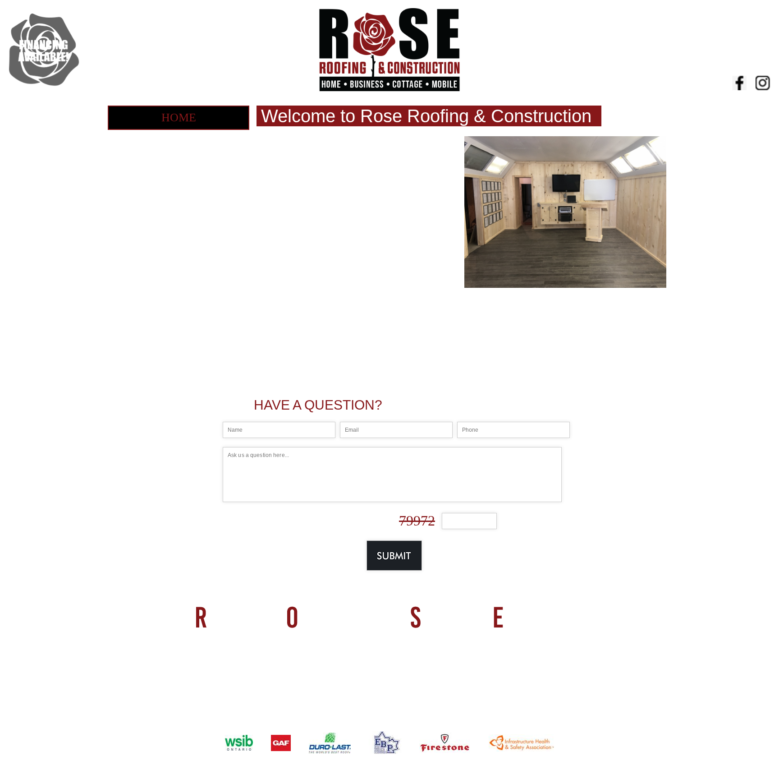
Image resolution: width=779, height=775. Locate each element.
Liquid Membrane (178, 201)
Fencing (178, 285)
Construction (178, 341)
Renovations (178, 229)
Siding (179, 313)
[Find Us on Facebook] (739, 84)
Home (178, 117)
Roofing (178, 173)
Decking (178, 257)
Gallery (178, 369)
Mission (179, 145)
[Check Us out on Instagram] (763, 84)
